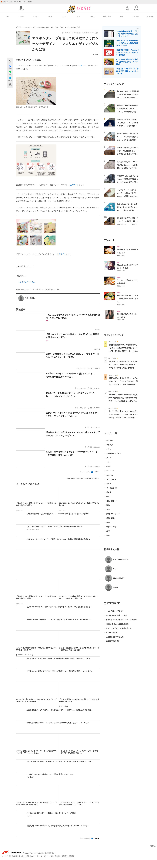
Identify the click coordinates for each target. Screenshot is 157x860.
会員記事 (150, 16)
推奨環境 (71, 856)
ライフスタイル (112, 488)
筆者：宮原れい (30, 298)
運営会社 (58, 856)
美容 (108, 535)
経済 (108, 531)
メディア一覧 (6, 856)
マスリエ (82, 65)
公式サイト (74, 185)
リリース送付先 (110, 632)
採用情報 (65, 856)
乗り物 (108, 492)
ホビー (108, 484)
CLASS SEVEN (118, 578)
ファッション (111, 479)
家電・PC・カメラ (113, 514)
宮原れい (97, 54)
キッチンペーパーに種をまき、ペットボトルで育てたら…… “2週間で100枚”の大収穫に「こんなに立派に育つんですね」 (127, 196)
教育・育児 (107, 16)
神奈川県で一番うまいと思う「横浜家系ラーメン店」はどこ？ (127, 298)
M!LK (115, 569)
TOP (7, 16)
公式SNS (15, 856)
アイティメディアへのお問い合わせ (118, 628)
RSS (52, 856)
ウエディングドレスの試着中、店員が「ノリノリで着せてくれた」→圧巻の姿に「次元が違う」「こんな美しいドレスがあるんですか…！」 (127, 126)
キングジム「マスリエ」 (27, 282)
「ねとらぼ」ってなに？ (114, 611)
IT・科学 (109, 440)
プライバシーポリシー (43, 856)
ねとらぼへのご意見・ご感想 (115, 615)
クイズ (50, 16)
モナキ (115, 587)
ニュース (21, 16)
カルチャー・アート (113, 453)
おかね (108, 449)
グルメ (64, 16)
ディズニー (110, 471)
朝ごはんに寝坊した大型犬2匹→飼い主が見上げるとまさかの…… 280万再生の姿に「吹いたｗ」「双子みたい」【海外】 (128, 97)
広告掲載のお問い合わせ (114, 637)
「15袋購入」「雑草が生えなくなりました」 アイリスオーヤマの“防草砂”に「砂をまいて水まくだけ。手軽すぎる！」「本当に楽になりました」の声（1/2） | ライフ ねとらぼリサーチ (123, 367)
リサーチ (136, 16)
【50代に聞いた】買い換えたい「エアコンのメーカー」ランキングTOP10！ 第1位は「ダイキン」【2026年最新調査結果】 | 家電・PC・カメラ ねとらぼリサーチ (123, 384)
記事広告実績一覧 (111, 641)
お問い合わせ (30, 856)
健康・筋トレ (111, 501)
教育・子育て (111, 527)
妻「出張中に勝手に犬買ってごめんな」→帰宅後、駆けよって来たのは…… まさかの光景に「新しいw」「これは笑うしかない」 (127, 224)
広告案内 (22, 856)
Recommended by (85, 472)
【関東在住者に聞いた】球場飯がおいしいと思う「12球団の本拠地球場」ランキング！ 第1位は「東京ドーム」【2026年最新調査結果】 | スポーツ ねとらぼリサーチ (123, 351)
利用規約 (153, 846)
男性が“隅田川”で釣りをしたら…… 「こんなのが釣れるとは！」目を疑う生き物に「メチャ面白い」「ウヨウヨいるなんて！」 (127, 140)
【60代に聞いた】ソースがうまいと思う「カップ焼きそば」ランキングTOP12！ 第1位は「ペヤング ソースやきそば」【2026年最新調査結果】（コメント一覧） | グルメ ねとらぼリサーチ (123, 417)
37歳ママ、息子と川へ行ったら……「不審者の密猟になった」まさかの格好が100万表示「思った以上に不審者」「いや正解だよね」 (127, 182)
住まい (93, 16)
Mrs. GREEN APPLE (120, 560)
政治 (108, 522)
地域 (78, 16)
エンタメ (36, 16)
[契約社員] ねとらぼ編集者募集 (116, 624)
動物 (121, 16)
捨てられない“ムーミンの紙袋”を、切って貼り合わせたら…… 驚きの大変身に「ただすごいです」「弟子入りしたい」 (127, 210)
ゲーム (108, 466)
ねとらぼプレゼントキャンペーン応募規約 (120, 620)
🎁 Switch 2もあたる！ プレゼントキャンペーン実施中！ (17, 1)
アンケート (109, 240)
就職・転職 (110, 518)
